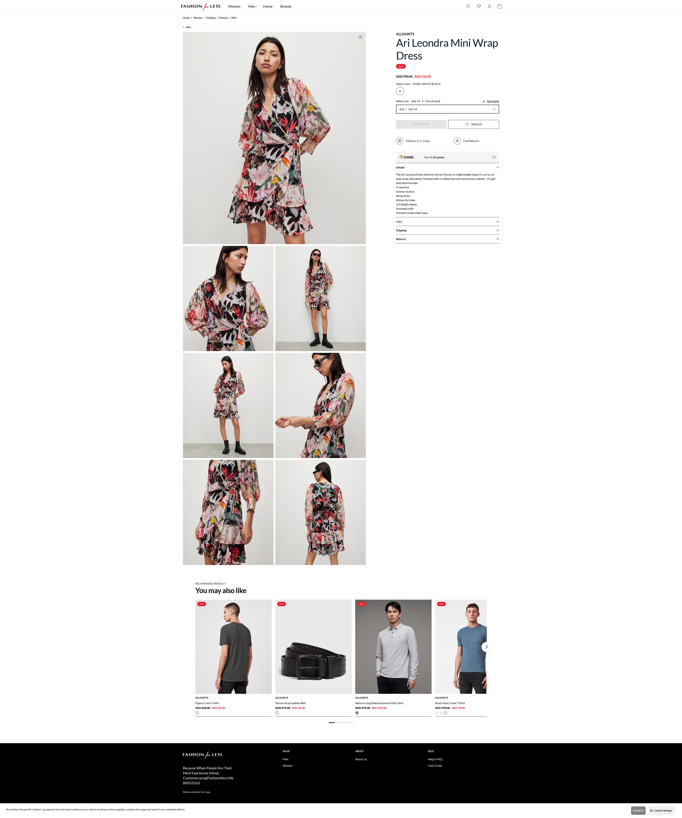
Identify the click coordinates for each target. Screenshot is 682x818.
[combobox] (451, 109)
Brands (285, 6)
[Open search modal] (468, 6)
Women (234, 6)
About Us (361, 759)
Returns (401, 239)
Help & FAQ (435, 759)
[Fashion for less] (200, 6)
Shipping (401, 230)
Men (251, 6)
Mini (234, 17)
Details (400, 167)
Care (399, 221)
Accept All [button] (638, 810)
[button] (661, 810)
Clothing (210, 17)
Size (401, 109)
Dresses (223, 17)
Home (267, 6)
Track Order (435, 765)
